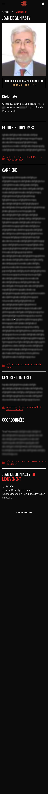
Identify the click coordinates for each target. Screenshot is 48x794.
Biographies (21, 12)
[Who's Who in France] (24, 4)
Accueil (5, 12)
